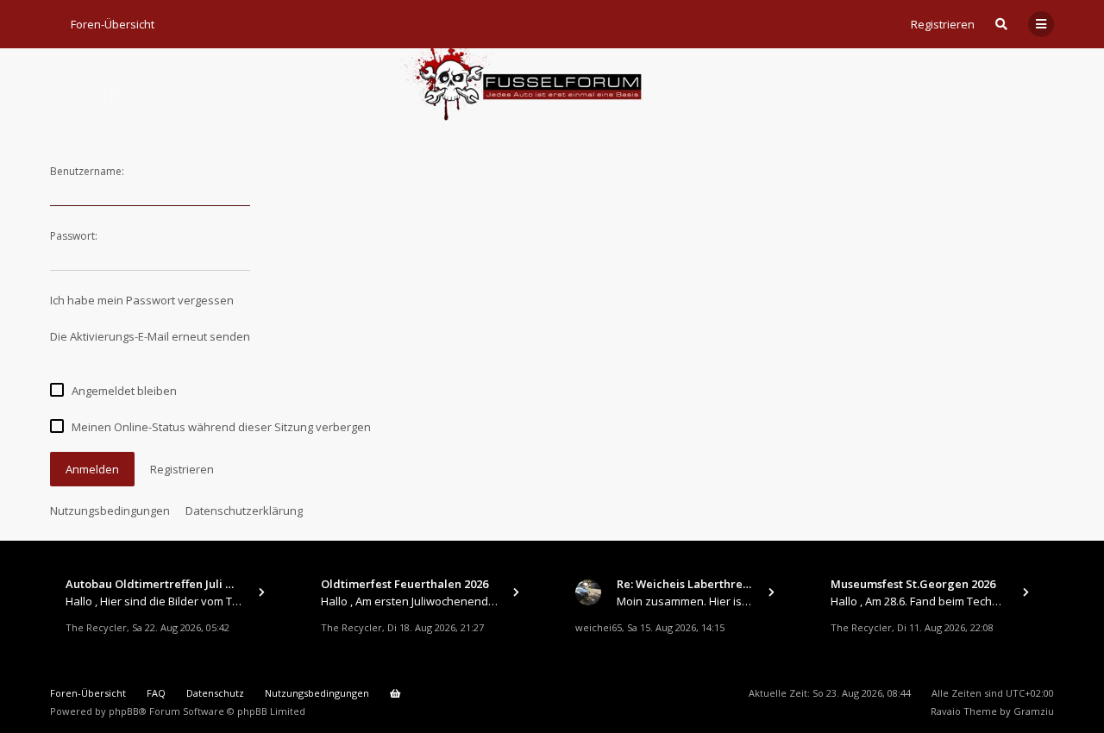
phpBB (124, 711)
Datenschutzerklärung (244, 510)
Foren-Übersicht (88, 692)
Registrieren (943, 24)
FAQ (156, 692)
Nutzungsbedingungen (110, 510)
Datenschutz (215, 692)
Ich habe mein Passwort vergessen (142, 300)
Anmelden (92, 469)
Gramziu (1033, 711)
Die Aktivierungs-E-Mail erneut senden (150, 336)
